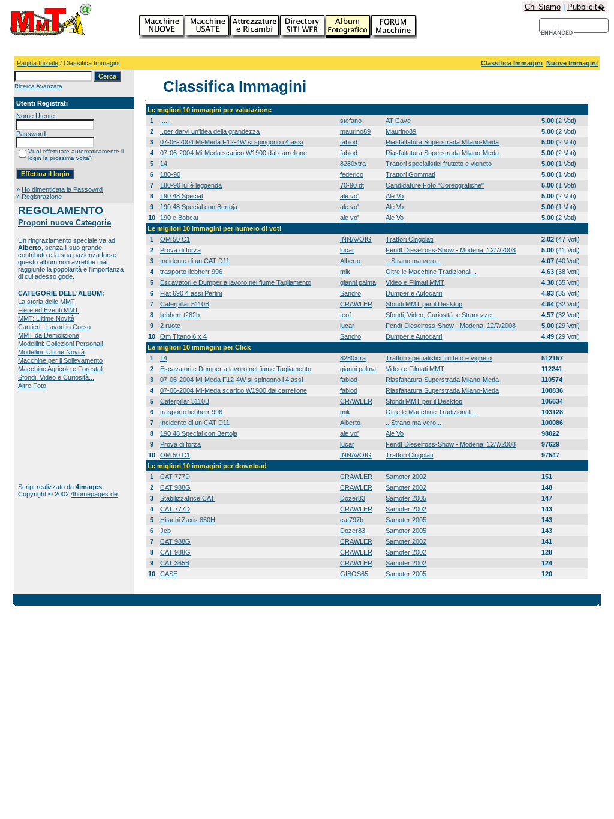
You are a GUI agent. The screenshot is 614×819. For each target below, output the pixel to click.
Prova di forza (180, 250)
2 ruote (170, 325)
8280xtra (353, 163)
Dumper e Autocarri (414, 293)
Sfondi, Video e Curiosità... (56, 377)
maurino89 (355, 131)
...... (165, 120)
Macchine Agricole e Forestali (60, 368)
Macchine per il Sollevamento (60, 360)
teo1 (346, 314)
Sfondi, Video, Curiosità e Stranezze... (441, 314)
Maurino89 (401, 131)
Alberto (350, 260)
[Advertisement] (55, 436)
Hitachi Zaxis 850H (187, 519)
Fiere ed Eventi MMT (48, 310)
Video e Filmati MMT (415, 282)
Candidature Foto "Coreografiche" (435, 185)
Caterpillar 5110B (184, 304)
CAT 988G (175, 487)
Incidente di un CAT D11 (195, 260)
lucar (347, 250)
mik (345, 271)
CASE (168, 573)
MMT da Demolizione (48, 335)
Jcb (165, 530)
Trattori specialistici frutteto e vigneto (439, 163)
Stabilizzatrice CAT (187, 498)
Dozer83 (352, 498)
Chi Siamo (543, 6)
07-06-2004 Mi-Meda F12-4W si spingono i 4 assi (231, 142)
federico (351, 174)
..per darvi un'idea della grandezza (210, 131)
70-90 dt (352, 185)
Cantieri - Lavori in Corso (54, 326)
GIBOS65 (354, 573)
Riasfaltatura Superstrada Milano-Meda (442, 142)
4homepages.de (94, 494)
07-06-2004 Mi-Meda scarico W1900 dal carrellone (233, 152)
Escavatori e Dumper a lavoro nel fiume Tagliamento (235, 282)
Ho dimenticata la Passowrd (62, 189)
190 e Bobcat (179, 217)
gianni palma (358, 282)
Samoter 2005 (406, 498)
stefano (351, 120)
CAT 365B (174, 563)
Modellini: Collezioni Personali (60, 343)
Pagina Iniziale (37, 63)
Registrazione (42, 196)
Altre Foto (32, 385)
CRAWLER (356, 304)
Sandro (350, 293)
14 (163, 163)
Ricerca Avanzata (38, 86)
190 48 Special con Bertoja (198, 206)
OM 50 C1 (175, 239)
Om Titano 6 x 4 (183, 336)
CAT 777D (175, 476)
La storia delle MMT (46, 301)
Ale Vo (395, 196)
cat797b (351, 519)
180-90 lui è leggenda (191, 185)
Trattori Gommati (410, 174)
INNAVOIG (356, 239)
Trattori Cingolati (409, 239)
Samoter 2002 (406, 476)
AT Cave (398, 120)
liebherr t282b (180, 314)
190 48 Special (181, 196)
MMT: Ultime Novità (46, 318)
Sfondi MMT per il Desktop (424, 304)
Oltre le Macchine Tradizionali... (431, 271)
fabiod (348, 142)
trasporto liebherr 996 (191, 271)
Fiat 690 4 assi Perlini (191, 293)
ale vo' (349, 196)
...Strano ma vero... (413, 260)
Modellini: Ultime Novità (51, 352)
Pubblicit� (586, 6)
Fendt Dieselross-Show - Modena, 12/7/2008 (451, 250)
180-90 (170, 174)
